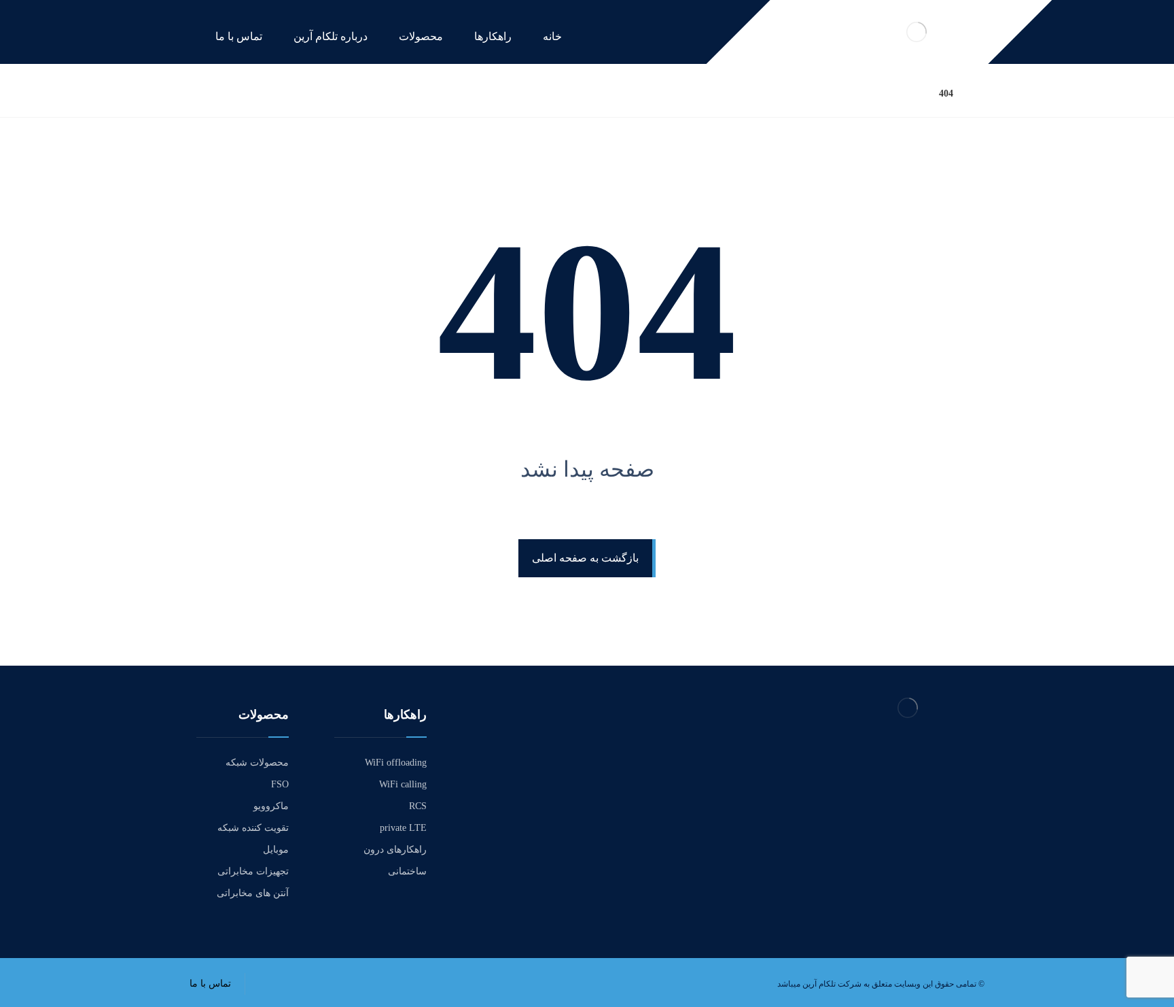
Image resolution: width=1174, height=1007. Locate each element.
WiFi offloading (396, 762)
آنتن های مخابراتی (253, 893)
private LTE (403, 828)
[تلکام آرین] (980, 93)
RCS (418, 806)
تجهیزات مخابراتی (253, 871)
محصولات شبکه (257, 762)
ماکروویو (271, 806)
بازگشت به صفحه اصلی (585, 558)
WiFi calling (403, 784)
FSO (280, 784)
